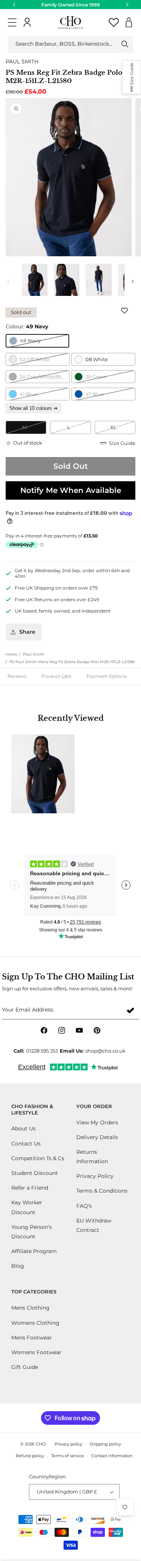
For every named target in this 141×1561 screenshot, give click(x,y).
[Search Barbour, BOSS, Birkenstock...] (125, 44)
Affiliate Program (34, 1251)
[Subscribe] (130, 1010)
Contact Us (26, 1143)
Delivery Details (97, 1137)
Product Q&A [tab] (56, 676)
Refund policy (30, 1455)
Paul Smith (33, 655)
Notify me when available (70, 490)
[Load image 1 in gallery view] (34, 280)
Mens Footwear (31, 1337)
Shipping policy (105, 1444)
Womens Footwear (36, 1352)
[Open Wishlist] (113, 22)
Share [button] (27, 631)
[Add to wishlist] (126, 311)
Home (11, 655)
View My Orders (97, 1122)
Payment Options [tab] (106, 676)
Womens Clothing (35, 1322)
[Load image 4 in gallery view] (66, 280)
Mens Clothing (30, 1307)
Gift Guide (24, 1367)
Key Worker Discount (26, 1207)
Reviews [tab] (17, 676)
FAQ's (84, 1205)
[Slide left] (8, 281)
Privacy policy (68, 1444)
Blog (17, 1265)
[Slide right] (132, 281)
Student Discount (34, 1173)
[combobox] (70, 44)
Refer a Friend (29, 1187)
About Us (23, 1128)
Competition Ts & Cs (37, 1158)
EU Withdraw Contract (93, 1225)
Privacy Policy (95, 1176)
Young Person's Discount (31, 1232)
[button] (12, 22)
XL (122, 429)
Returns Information (92, 1156)
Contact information (111, 1455)
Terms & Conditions (101, 1190)
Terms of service (67, 1455)
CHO (40, 1444)
